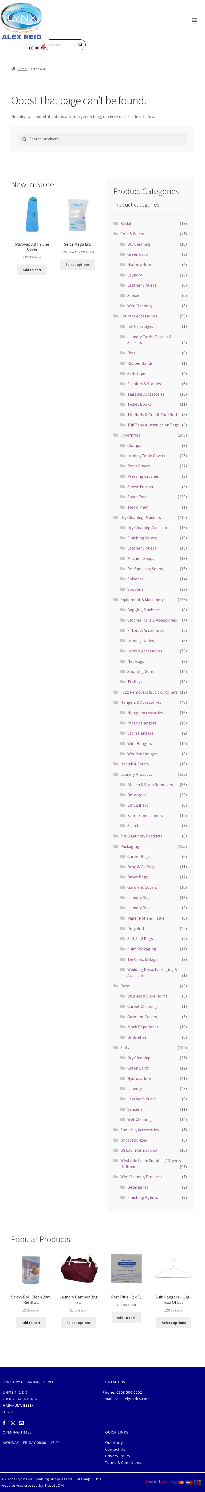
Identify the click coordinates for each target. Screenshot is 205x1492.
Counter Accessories (138, 315)
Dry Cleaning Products (140, 517)
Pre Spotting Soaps (145, 568)
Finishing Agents (142, 1197)
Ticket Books (139, 404)
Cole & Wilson (132, 233)
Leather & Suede (142, 285)
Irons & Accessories (144, 650)
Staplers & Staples (144, 383)
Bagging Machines (144, 609)
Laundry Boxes (140, 907)
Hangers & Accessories (140, 702)
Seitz (125, 1047)
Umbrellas (137, 1037)
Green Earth (138, 254)
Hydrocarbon (139, 264)
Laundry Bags (139, 897)
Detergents (137, 1187)
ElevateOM (54, 1485)
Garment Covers (142, 887)
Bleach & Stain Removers (150, 784)
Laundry (134, 275)
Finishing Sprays (142, 537)
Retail (126, 985)
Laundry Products (136, 774)
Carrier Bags (138, 856)
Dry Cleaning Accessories (149, 527)
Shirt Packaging (141, 949)
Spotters (135, 589)
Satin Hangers (140, 733)
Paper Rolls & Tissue (145, 918)
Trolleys (134, 681)
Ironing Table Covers (146, 455)
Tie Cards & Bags (142, 959)
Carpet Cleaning (142, 1006)
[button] (194, 21)
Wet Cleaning (139, 305)
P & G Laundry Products (141, 836)
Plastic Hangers (141, 723)
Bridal (125, 223)
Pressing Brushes (143, 476)
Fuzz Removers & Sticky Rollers (149, 692)
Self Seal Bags (140, 938)
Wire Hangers (139, 743)
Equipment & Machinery (142, 599)
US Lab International (139, 1150)
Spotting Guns (140, 671)
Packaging (129, 846)
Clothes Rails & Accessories (152, 620)
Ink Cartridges (140, 326)
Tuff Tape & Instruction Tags (153, 425)
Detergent (137, 794)
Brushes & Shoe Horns (147, 996)
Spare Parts (137, 496)
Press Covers (139, 465)
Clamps (134, 445)
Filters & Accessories (146, 630)
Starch (133, 825)
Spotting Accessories (139, 1129)
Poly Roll (135, 928)
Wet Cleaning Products (141, 1176)
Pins (131, 352)
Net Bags (135, 661)
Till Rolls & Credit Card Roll (152, 414)
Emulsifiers (137, 805)
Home (22, 68)
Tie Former (137, 507)
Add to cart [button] (32, 269)
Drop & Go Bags (141, 866)
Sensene (135, 295)
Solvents (135, 578)
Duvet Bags (137, 876)
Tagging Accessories (145, 394)
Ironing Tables (140, 640)
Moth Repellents (142, 1026)
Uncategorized (133, 1140)
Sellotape (136, 373)
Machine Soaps (140, 558)
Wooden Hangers (143, 753)
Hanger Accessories (145, 712)
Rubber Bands (140, 363)
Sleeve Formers (141, 486)
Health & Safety (134, 763)
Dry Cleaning (139, 244)
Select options (77, 264)
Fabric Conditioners (145, 815)
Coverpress (130, 435)
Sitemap (83, 1479)
